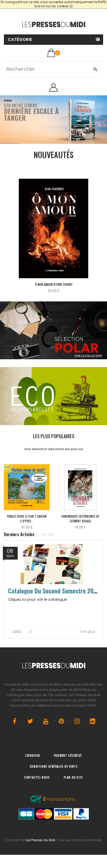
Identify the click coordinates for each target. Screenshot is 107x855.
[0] (51, 53)
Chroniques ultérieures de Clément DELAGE (27, 518)
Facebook (14, 721)
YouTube (46, 721)
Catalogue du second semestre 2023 (54, 590)
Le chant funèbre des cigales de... (81, 518)
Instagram (77, 721)
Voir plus (88, 631)
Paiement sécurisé (68, 755)
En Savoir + (15, 135)
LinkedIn (92, 721)
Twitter (30, 721)
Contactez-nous (37, 777)
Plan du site (73, 777)
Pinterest (61, 721)
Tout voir (47, 535)
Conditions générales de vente (53, 766)
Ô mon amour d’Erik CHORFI (53, 284)
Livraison (32, 755)
